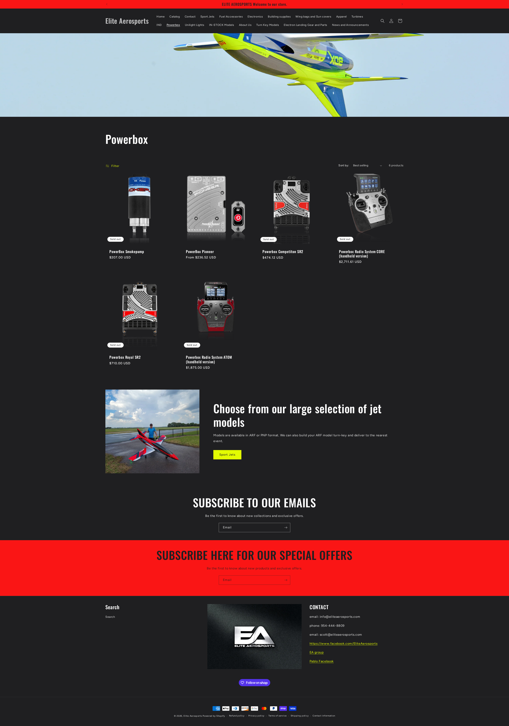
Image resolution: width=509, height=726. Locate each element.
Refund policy (237, 715)
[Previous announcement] (106, 4)
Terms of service (277, 715)
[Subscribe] (285, 527)
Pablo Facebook (322, 661)
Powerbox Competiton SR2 (282, 251)
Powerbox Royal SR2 (125, 357)
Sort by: (343, 165)
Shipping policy (300, 715)
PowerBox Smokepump (126, 251)
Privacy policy (256, 715)
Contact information (324, 715)
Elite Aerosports (193, 716)
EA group (317, 652)
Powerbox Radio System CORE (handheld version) (362, 253)
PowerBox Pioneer (200, 251)
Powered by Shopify (214, 716)
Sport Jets (227, 454)
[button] (382, 21)
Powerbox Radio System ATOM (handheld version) (209, 359)
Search (110, 617)
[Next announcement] (402, 4)
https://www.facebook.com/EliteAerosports (344, 643)
